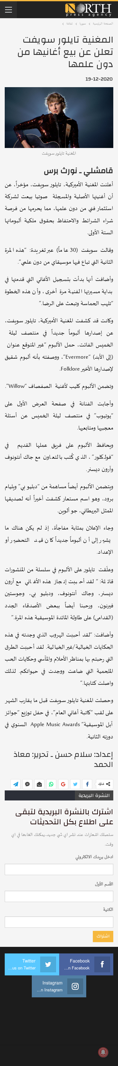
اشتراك (103, 936)
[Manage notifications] (103, 1052)
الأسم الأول (104, 884)
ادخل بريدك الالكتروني (94, 857)
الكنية (108, 910)
